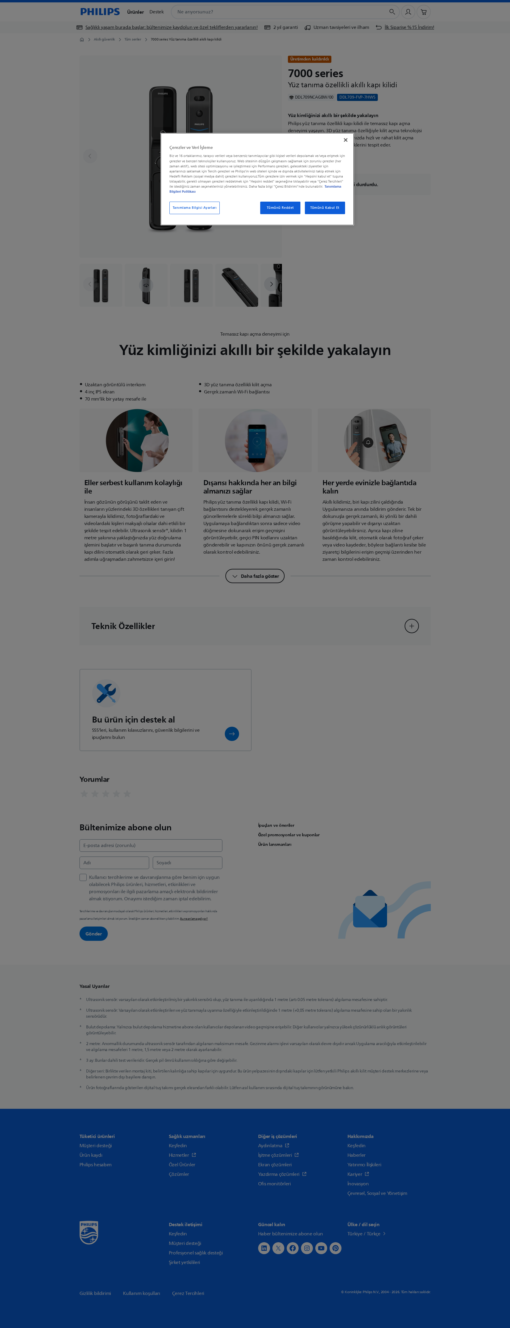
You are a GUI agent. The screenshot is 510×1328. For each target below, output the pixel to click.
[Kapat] (345, 140)
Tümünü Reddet (280, 208)
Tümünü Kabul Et (324, 208)
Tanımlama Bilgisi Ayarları (195, 208)
